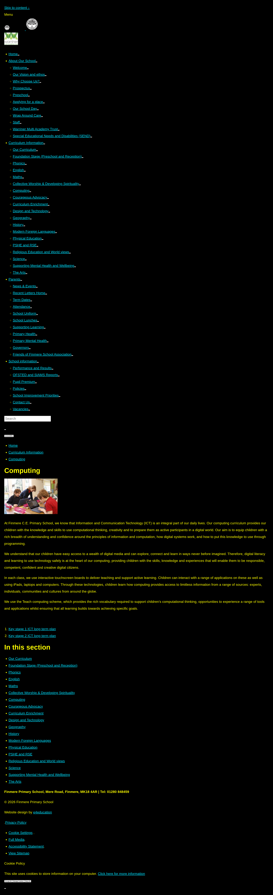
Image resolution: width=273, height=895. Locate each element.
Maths (13, 686)
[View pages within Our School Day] (38, 109)
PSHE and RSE (20, 754)
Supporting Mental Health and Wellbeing (39, 775)
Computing (17, 459)
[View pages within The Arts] (26, 273)
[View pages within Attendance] (31, 307)
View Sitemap (19, 853)
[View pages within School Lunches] (38, 321)
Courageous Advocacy (26, 706)
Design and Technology (26, 720)
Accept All (8, 881)
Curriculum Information (26, 452)
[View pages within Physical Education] (42, 239)
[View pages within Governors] (30, 348)
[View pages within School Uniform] (37, 314)
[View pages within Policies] (25, 389)
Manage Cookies (18, 881)
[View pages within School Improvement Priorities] (59, 396)
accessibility (9, 436)
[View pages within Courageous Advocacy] (48, 198)
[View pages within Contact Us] (30, 403)
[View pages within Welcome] (28, 68)
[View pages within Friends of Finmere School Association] (72, 355)
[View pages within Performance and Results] (52, 369)
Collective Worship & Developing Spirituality (42, 693)
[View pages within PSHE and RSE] (37, 246)
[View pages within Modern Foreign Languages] (56, 232)
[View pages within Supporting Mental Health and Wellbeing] (75, 266)
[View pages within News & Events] (37, 287)
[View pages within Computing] (30, 191)
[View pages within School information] (38, 362)
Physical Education (23, 747)
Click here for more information (121, 874)
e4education (42, 812)
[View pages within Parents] (21, 280)
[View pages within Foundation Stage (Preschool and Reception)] (82, 157)
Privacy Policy (15, 822)
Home (13, 445)
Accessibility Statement (26, 846)
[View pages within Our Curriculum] (37, 150)
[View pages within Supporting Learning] (45, 328)
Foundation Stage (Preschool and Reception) (43, 665)
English (14, 679)
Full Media (16, 839)
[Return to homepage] (38, 29)
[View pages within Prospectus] (31, 89)
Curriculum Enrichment (26, 713)
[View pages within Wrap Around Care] (42, 116)
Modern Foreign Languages (30, 740)
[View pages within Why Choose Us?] (40, 82)
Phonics (15, 672)
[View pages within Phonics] (26, 164)
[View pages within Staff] (20, 123)
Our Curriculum (20, 659)
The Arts (15, 781)
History (14, 734)
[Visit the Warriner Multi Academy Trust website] (11, 44)
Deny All (27, 881)
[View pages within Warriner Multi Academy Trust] (59, 130)
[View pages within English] (25, 171)
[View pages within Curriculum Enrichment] (48, 205)
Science (15, 768)
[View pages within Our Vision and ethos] (45, 75)
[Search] (5, 429)
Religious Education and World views (37, 761)
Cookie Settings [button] (21, 833)
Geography (17, 727)
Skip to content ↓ (17, 8)
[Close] (5, 888)
